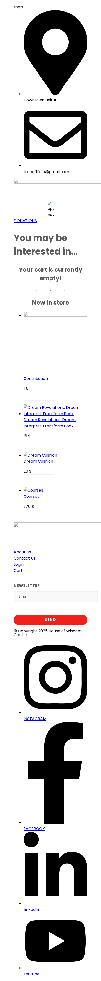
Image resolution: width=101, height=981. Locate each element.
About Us (22, 552)
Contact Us (25, 558)
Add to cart (38, 396)
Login (19, 564)
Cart (18, 570)
